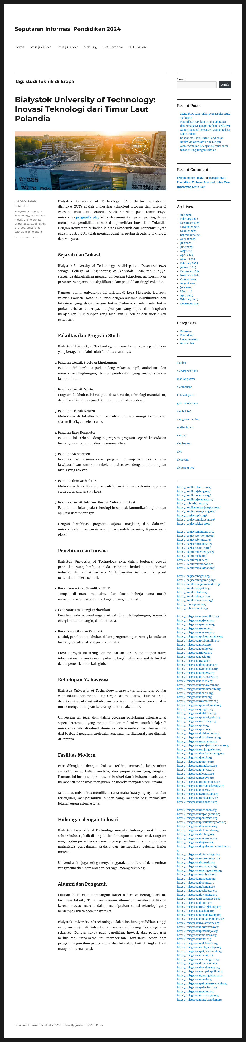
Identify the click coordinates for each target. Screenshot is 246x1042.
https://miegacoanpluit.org (193, 729)
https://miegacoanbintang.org (195, 834)
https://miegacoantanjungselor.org (199, 749)
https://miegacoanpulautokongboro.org (201, 822)
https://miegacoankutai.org (194, 939)
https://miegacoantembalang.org (197, 798)
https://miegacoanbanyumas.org (197, 826)
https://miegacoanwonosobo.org (197, 669)
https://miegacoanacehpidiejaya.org (199, 947)
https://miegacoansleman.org (195, 773)
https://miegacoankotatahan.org (197, 664)
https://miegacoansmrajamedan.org (199, 999)
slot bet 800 (184, 443)
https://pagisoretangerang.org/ (196, 580)
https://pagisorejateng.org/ (194, 548)
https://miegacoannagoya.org (195, 777)
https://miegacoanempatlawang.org (199, 915)
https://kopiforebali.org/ (192, 592)
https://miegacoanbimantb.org (196, 862)
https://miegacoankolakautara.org (198, 733)
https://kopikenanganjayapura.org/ (199, 507)
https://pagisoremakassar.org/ (196, 519)
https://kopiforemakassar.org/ (196, 568)
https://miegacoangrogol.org (195, 709)
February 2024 (189, 299)
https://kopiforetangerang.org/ (196, 511)
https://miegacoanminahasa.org (197, 765)
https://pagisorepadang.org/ (194, 543)
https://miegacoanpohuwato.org (197, 818)
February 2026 (189, 219)
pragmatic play (87, 217)
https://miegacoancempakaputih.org (199, 971)
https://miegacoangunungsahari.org (199, 975)
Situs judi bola (40, 47)
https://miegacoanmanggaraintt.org (199, 870)
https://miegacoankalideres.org (196, 713)
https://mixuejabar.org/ (191, 604)
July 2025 (186, 243)
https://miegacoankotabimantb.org (199, 689)
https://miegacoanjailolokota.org (197, 943)
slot (179, 451)
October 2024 (188, 279)
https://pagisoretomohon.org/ (196, 535)
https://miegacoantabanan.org (196, 886)
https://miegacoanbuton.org (194, 902)
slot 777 (182, 435)
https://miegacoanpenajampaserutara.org (203, 745)
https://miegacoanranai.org (194, 660)
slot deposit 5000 (187, 371)
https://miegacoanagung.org (195, 648)
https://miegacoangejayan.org (195, 620)
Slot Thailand (138, 47)
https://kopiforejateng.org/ (194, 491)
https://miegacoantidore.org (194, 652)
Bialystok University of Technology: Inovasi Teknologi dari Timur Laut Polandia (85, 109)
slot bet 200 (184, 411)
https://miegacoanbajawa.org (195, 842)
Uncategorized (189, 339)
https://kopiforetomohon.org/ (195, 564)
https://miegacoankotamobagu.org (198, 854)
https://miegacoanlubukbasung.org (199, 737)
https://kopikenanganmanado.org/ (198, 584)
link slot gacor (185, 395)
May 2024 (186, 291)
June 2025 (186, 247)
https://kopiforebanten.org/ (194, 487)
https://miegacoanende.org (194, 644)
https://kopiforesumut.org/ (194, 495)
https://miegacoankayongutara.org (198, 814)
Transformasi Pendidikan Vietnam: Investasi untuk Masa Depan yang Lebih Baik (203, 182)
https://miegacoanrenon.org (194, 628)
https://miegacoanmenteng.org (196, 721)
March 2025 (187, 259)
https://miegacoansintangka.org (197, 838)
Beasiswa (186, 331)
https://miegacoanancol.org (194, 979)
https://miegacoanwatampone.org (198, 923)
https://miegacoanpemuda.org (196, 624)
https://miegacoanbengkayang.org (198, 967)
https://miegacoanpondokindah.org (199, 705)
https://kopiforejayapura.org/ (195, 499)
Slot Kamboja (113, 47)
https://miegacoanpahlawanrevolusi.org (202, 983)
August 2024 (188, 283)
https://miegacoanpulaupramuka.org (200, 636)
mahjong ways (186, 379)
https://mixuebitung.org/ (192, 503)
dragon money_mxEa (190, 178)
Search (181, 79)
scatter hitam (185, 427)
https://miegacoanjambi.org (194, 757)
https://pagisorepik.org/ (192, 515)
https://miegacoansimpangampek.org (200, 919)
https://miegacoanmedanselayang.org (200, 786)
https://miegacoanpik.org (193, 725)
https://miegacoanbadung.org (195, 882)
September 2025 (190, 235)
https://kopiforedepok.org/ (193, 588)
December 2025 (189, 223)
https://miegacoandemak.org (195, 955)
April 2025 (186, 255)
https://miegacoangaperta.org (195, 790)
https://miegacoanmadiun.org (195, 991)
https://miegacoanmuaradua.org (197, 741)
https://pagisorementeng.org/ (195, 531)
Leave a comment (26, 237)
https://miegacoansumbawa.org (197, 935)
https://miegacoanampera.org (195, 673)
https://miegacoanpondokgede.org (198, 717)
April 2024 (186, 295)
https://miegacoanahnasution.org (198, 616)
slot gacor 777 (185, 467)
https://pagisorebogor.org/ (193, 576)
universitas (21, 206)
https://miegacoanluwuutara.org (197, 894)
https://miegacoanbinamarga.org (197, 677)
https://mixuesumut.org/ (192, 608)
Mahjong (90, 47)
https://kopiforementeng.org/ (195, 552)
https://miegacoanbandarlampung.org (200, 753)
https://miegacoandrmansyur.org (198, 995)
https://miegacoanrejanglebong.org (199, 907)
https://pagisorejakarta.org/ (194, 523)
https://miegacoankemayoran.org (198, 685)
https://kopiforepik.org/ (192, 556)
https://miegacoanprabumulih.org (198, 640)
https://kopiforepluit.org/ (193, 560)
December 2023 (189, 303)
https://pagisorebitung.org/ (194, 539)
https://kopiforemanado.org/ (195, 600)
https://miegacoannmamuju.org (197, 866)
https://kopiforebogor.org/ (193, 596)
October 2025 (188, 231)
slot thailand (184, 387)
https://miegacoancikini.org (194, 697)
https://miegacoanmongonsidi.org (198, 781)
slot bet (181, 363)
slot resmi (183, 459)
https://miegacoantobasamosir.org (198, 898)
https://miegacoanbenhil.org (195, 693)
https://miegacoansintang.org (195, 632)
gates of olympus (187, 403)
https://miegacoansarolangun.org (198, 959)
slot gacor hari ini (188, 419)
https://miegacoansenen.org (194, 681)
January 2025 (188, 267)
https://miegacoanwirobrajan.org (197, 794)
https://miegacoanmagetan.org (196, 878)
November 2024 (190, 275)
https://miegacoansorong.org (195, 761)
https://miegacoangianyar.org (195, 769)
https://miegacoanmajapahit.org (197, 802)
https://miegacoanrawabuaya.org (197, 701)
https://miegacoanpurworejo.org (197, 931)
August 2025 (188, 239)
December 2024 (189, 271)
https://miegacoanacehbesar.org (197, 890)
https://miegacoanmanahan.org (197, 810)
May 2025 (186, 251)
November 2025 (190, 227)
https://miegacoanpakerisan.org (197, 987)
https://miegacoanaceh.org (194, 656)
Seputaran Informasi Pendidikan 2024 (68, 29)
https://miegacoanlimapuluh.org (197, 963)
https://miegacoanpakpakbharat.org (199, 951)
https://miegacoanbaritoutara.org (198, 927)
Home (19, 47)
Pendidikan (187, 335)
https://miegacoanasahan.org (195, 911)
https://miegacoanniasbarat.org (196, 874)
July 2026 (186, 214)
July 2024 (186, 287)
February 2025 (189, 263)
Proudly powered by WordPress (84, 1025)
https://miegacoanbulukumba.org (198, 830)
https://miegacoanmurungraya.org (198, 858)
